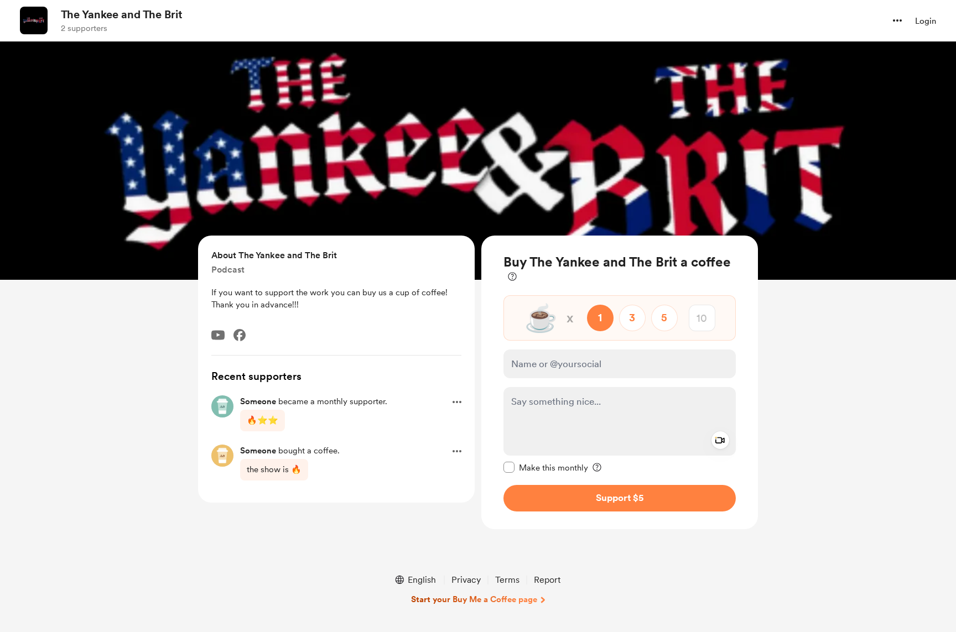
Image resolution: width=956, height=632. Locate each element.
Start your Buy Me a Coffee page (474, 599)
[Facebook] (239, 335)
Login (925, 21)
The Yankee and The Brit (122, 14)
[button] (897, 20)
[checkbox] (545, 467)
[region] (619, 382)
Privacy (466, 579)
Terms (507, 579)
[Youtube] (218, 335)
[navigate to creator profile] (34, 20)
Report (547, 579)
